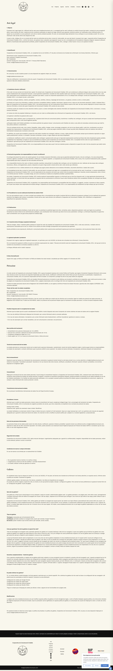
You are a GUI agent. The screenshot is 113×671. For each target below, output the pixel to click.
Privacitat (62, 651)
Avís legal (62, 648)
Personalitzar (88, 665)
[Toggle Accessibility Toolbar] (110, 668)
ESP (93, 6)
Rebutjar (97, 665)
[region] (96, 660)
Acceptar (105, 665)
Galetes (62, 653)
